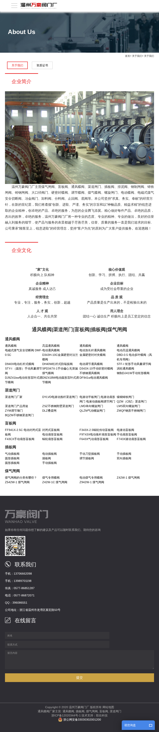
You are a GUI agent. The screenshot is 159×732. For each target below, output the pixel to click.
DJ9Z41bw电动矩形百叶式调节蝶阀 (23, 380)
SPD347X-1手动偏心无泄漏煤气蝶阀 (60, 371)
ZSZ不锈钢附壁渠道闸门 (58, 406)
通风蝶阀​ (85, 345)
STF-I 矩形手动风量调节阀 (134, 364)
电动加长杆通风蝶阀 (93, 350)
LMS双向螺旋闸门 (128, 406)
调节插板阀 (87, 458)
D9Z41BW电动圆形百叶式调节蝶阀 (60, 380)
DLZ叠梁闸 (49, 410)
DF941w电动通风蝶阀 (94, 377)
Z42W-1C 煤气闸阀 (54, 482)
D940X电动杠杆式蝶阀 (19, 364)
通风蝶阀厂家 (46, 711)
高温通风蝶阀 (51, 345)
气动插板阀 (12, 453)
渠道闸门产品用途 (16, 406)
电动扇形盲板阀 (52, 434)
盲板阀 (103, 711)
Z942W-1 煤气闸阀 (92, 482)
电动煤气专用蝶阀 (91, 477)
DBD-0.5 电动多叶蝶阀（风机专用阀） (134, 357)
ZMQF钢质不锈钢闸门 (131, 410)
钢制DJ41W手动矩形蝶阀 (133, 373)
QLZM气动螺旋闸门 (92, 410)
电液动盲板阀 (125, 430)
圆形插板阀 (12, 458)
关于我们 (137, 56)
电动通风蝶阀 (51, 350)
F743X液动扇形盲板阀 (131, 439)
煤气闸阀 (92, 711)
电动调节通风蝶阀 (91, 364)
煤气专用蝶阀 (51, 477)
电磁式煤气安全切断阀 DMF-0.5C (23, 352)
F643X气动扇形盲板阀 (94, 439)
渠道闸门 (115, 711)
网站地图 (108, 707)
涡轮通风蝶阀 (125, 368)
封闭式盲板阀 (51, 430)
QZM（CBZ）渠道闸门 (132, 401)
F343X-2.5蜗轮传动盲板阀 (97, 430)
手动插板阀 (124, 453)
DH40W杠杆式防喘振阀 (57, 364)
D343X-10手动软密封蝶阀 (96, 368)
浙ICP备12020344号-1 (66, 715)
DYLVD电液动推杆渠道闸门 (60, 397)
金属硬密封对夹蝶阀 (93, 354)
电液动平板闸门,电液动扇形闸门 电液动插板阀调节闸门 (97, 399)
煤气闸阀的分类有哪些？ (21, 477)
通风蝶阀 (11, 345)
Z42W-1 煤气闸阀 (128, 477)
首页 (127, 56)
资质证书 (42, 65)
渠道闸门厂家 (13, 397)
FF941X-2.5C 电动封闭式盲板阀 (23, 432)
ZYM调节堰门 (14, 410)
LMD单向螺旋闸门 (91, 406)
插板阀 (46, 458)
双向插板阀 (124, 458)
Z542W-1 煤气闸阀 (17, 482)
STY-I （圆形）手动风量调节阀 (23, 371)
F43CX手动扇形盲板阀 (19, 439)
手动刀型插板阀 (90, 453)
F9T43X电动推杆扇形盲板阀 (98, 434)
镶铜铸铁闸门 (125, 397)
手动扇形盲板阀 (127, 434)
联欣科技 (102, 715)
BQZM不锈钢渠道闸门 (19, 415)
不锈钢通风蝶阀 (90, 373)
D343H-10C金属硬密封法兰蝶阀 (60, 357)
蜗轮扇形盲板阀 (52, 439)
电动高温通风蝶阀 (128, 350)
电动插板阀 (49, 453)
